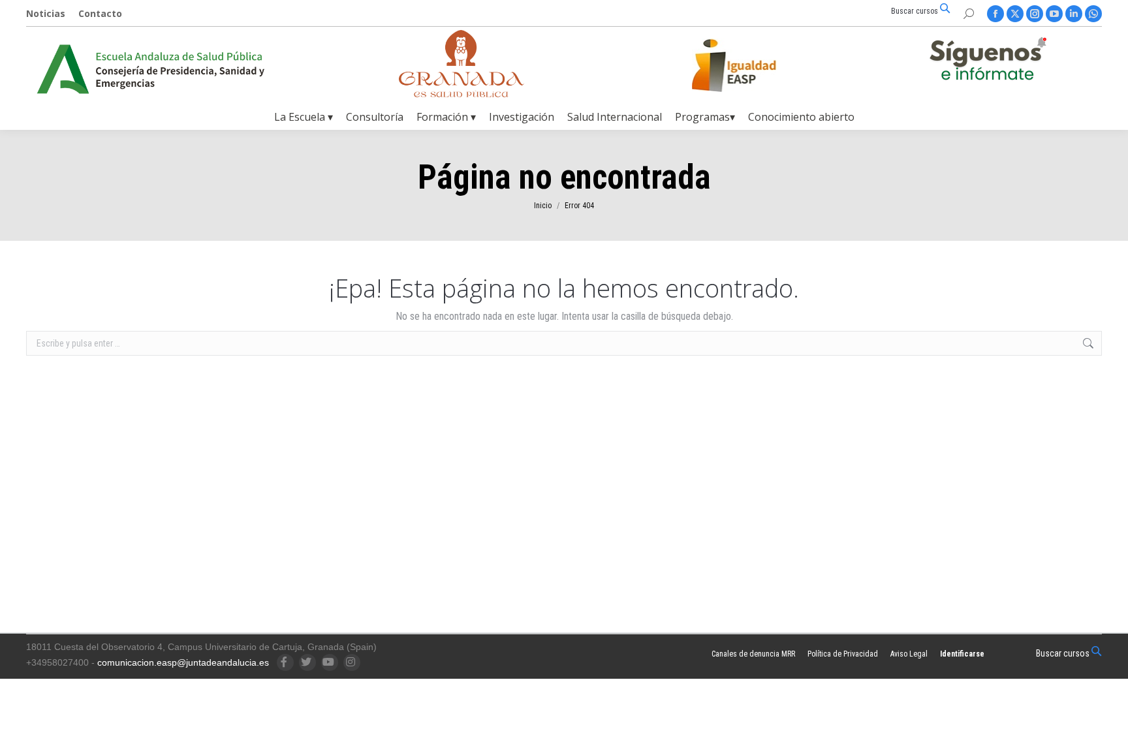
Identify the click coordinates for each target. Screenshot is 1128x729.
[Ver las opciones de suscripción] (987, 61)
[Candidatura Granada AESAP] (461, 93)
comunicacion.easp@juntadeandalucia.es (183, 662)
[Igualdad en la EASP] (754, 65)
